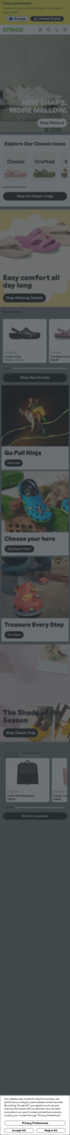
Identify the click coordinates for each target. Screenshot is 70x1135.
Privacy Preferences (35, 1123)
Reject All (51, 1130)
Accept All (19, 1130)
